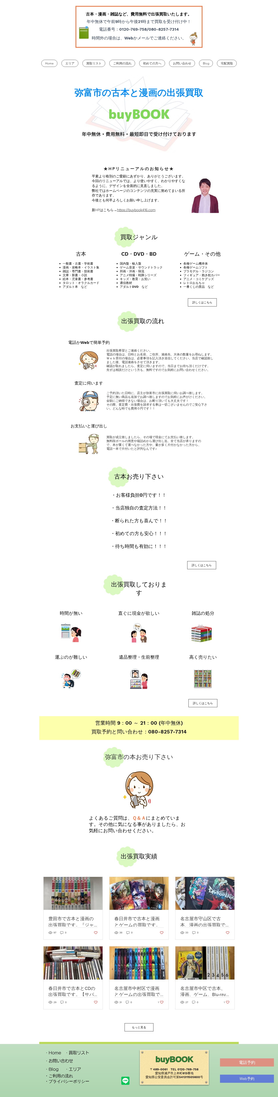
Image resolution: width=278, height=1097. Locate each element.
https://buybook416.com (136, 210)
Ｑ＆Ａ (139, 818)
